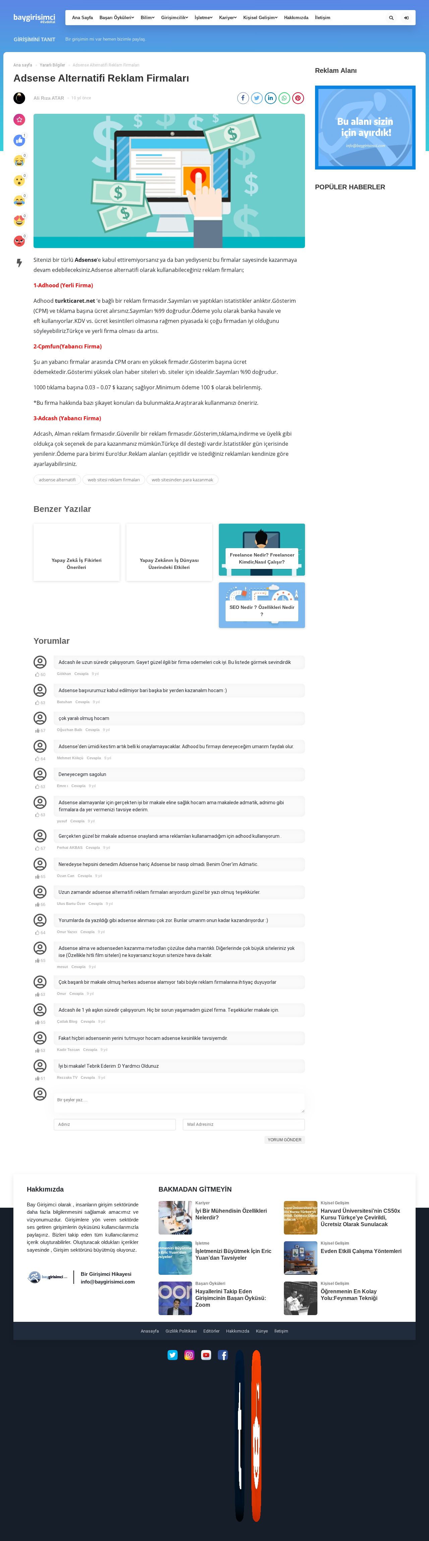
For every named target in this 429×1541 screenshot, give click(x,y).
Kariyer (226, 17)
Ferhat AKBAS (69, 848)
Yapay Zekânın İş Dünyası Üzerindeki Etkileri (169, 564)
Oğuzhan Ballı (69, 730)
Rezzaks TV (67, 1077)
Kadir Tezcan (68, 1050)
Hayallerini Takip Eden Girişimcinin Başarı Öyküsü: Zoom (230, 1298)
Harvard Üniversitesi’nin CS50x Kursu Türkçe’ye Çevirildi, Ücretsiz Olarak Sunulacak (360, 1217)
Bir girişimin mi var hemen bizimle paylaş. (105, 39)
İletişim (322, 17)
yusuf (62, 821)
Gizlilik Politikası (181, 1331)
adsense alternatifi (57, 480)
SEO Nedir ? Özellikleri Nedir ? (262, 611)
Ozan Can (65, 876)
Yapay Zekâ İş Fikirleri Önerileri (77, 564)
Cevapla (81, 674)
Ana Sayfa (82, 17)
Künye (262, 1331)
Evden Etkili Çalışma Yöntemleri (361, 1251)
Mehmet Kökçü (70, 758)
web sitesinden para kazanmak (182, 480)
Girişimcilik (173, 17)
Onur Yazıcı (67, 932)
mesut (62, 967)
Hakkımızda (296, 17)
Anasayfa (150, 1331)
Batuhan (64, 702)
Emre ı (62, 786)
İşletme (202, 17)
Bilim (146, 17)
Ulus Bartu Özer (71, 904)
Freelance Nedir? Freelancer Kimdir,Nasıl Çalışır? (262, 558)
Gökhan (64, 674)
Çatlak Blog (67, 1021)
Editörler (211, 1331)
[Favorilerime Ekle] (19, 120)
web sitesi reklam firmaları (114, 480)
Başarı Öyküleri (115, 17)
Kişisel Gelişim (259, 17)
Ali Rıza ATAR (49, 98)
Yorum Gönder (285, 1140)
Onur (61, 994)
